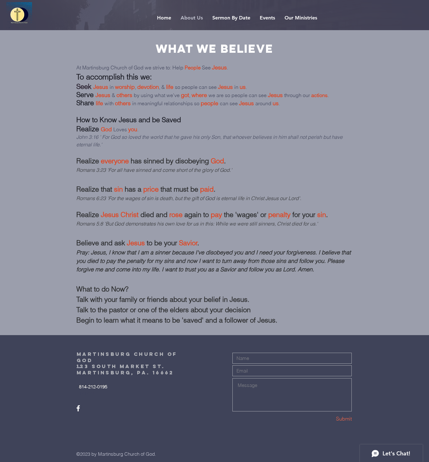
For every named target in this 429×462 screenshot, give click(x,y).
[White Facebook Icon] (78, 408)
